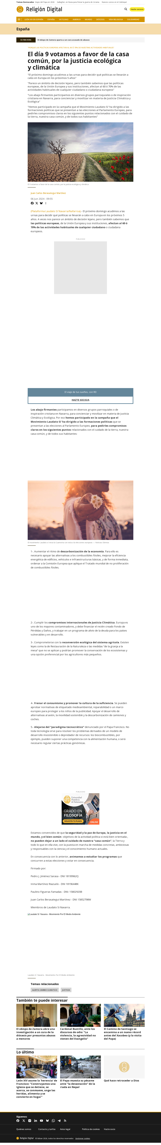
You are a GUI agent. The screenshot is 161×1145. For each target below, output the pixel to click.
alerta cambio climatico (44, 990)
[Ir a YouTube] (42, 1120)
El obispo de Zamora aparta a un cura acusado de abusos (64, 40)
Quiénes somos (23, 1129)
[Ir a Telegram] (60, 1120)
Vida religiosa (116, 19)
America (77, 19)
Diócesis (100, 19)
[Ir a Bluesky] (48, 1120)
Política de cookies (91, 1129)
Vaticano (63, 19)
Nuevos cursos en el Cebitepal (114, 2)
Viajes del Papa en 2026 (44, 2)
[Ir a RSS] (66, 1120)
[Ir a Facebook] (18, 1120)
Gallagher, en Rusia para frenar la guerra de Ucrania (78, 2)
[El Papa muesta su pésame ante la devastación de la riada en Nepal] (80, 1067)
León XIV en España (34, 19)
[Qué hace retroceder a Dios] (124, 1067)
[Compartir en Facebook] (32, 203)
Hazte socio (109, 1129)
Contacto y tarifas (46, 1129)
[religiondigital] (24, 1138)
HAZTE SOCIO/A (80, 399)
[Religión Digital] (39, 9)
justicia (66, 990)
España (51, 19)
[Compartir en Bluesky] (41, 203)
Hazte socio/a (137, 9)
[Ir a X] (24, 1120)
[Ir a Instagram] (30, 1120)
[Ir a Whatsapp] (54, 1120)
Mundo (88, 19)
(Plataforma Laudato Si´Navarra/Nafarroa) (56, 211)
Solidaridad (133, 19)
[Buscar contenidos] (125, 9)
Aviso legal (65, 1129)
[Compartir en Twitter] (36, 203)
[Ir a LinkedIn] (36, 1120)
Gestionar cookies (82, 1138)
